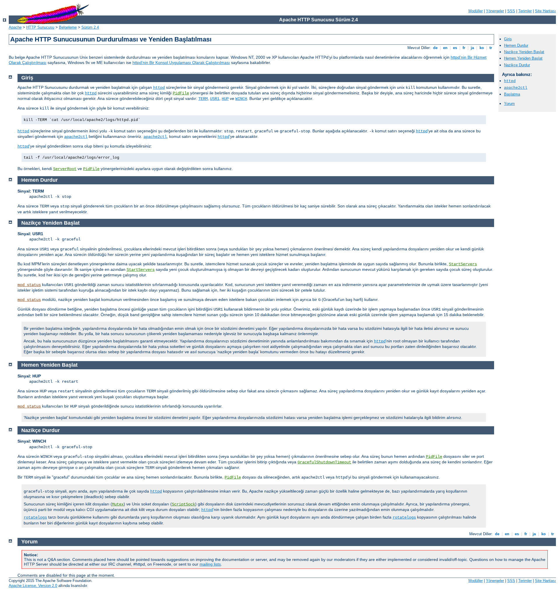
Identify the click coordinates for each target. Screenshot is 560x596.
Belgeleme (68, 27)
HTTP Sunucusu (40, 27)
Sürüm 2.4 (90, 27)
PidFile (181, 93)
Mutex (118, 504)
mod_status (29, 285)
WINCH (241, 98)
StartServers (463, 264)
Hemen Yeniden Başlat (523, 58)
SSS (511, 11)
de (435, 48)
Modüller (475, 11)
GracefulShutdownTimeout (324, 462)
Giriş (508, 39)
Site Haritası (545, 11)
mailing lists (210, 564)
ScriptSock (183, 504)
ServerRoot (64, 169)
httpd (510, 81)
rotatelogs (35, 517)
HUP (225, 98)
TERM (203, 98)
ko (481, 48)
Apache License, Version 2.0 (33, 585)
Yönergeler (495, 11)
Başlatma (512, 94)
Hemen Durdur (516, 45)
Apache (15, 27)
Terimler (525, 11)
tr (490, 48)
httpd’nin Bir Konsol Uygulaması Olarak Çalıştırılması (181, 62)
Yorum (509, 103)
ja (472, 48)
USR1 (214, 98)
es (455, 48)
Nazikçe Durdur (517, 65)
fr (463, 48)
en (445, 48)
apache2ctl (515, 88)
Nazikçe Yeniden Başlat (524, 52)
